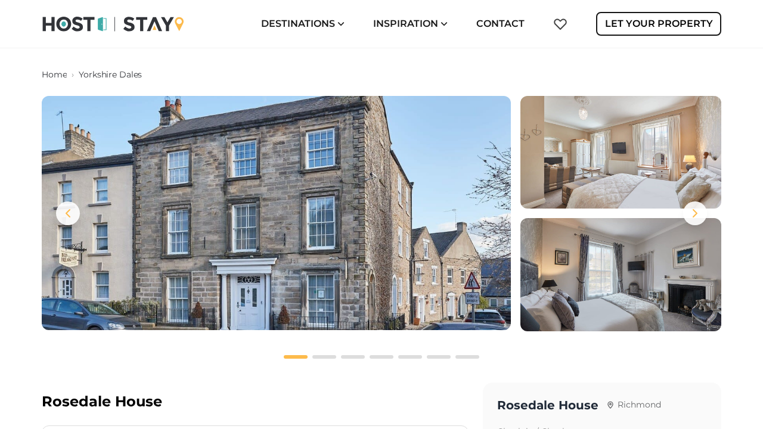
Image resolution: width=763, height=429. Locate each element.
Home (54, 74)
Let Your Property (659, 23)
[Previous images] (68, 213)
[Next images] (695, 213)
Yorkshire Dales (110, 74)
